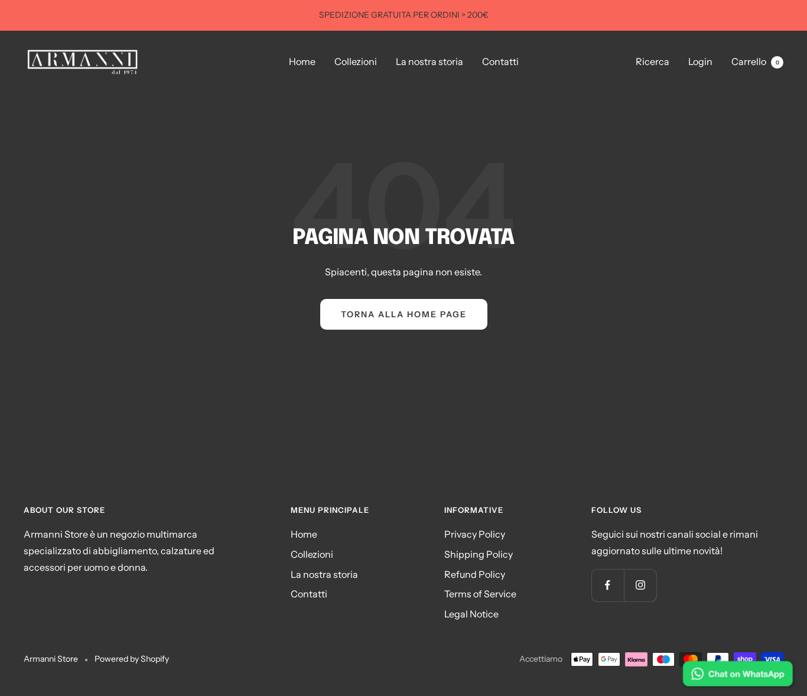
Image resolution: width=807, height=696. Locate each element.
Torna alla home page (404, 314)
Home (302, 61)
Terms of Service (480, 594)
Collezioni (355, 61)
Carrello (755, 61)
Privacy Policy (474, 534)
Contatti (500, 61)
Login (700, 61)
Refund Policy (474, 574)
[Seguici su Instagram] (640, 585)
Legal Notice (471, 614)
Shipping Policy (478, 554)
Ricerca (652, 61)
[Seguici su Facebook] (607, 585)
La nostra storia (429, 61)
